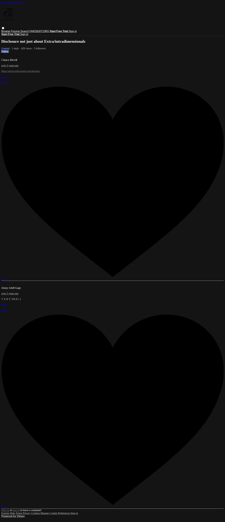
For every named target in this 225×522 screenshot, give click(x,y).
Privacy (27, 513)
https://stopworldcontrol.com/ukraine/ (20, 71)
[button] (3, 28)
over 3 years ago (9, 65)
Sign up (5, 510)
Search (24, 31)
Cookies (36, 513)
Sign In (24, 34)
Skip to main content (12, 2)
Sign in (73, 31)
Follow (5, 51)
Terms (19, 513)
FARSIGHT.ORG (39, 31)
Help (13, 513)
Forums (15, 31)
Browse (6, 31)
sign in (16, 510)
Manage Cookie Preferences (55, 513)
